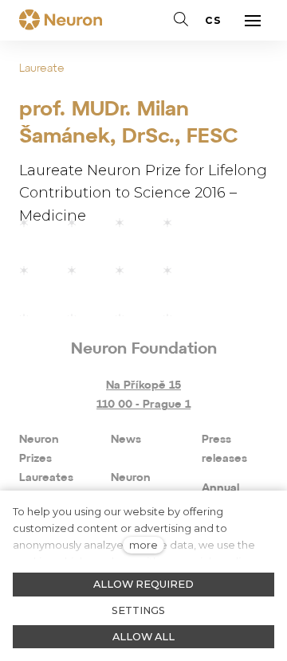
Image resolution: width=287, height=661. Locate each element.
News (126, 440)
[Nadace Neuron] (60, 21)
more (143, 545)
